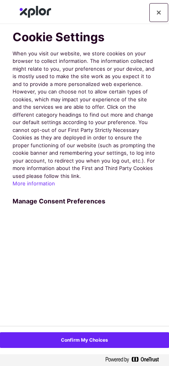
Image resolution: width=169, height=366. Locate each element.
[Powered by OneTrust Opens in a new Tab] (135, 360)
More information (34, 183)
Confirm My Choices (84, 340)
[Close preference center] (158, 12)
